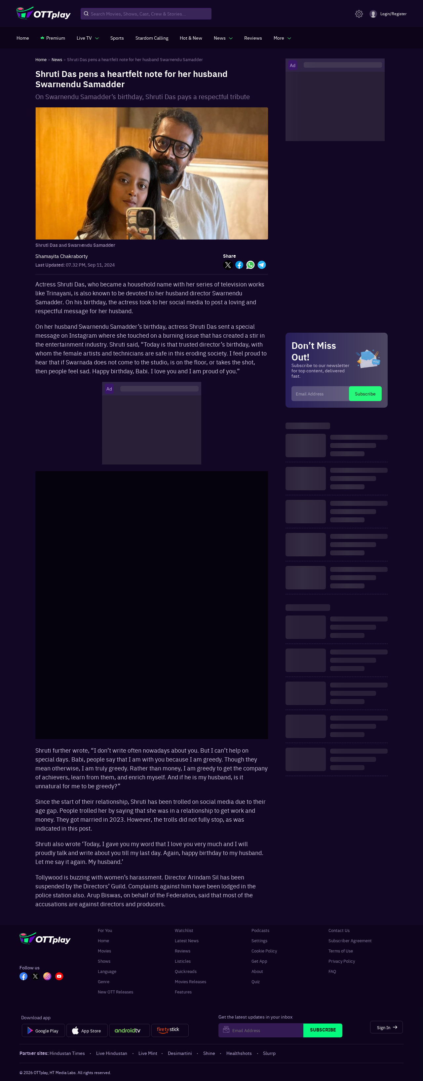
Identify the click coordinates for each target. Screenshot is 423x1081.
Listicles (183, 961)
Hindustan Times (67, 1053)
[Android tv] (129, 1030)
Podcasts (260, 930)
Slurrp (269, 1053)
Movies (104, 950)
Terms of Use (340, 950)
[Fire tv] (170, 1030)
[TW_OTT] (35, 977)
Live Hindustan (111, 1053)
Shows (104, 961)
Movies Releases (190, 981)
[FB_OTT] (23, 977)
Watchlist (184, 930)
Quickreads (186, 971)
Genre (103, 981)
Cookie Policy (264, 950)
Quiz (255, 981)
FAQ (332, 971)
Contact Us (339, 930)
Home (103, 940)
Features (183, 991)
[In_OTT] (47, 977)
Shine (209, 1053)
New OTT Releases (115, 991)
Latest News (187, 940)
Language (107, 971)
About (257, 971)
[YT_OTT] (59, 977)
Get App (259, 961)
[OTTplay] (44, 14)
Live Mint (147, 1053)
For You (105, 930)
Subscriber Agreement (350, 940)
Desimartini (180, 1053)
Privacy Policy (341, 961)
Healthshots (239, 1053)
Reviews (182, 950)
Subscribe (365, 393)
